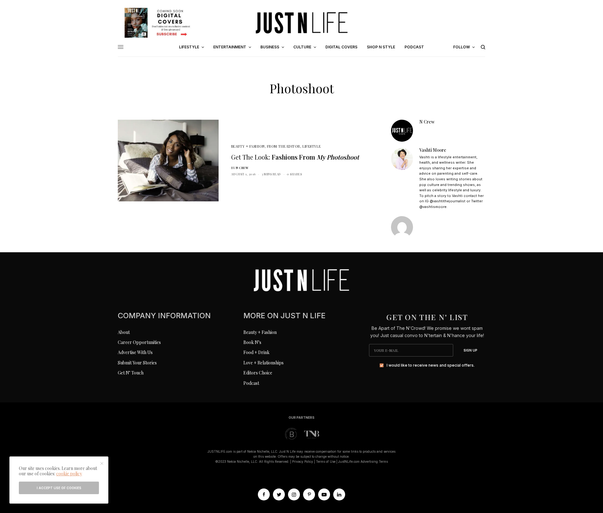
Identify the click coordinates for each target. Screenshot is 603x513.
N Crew (242, 168)
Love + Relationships (263, 363)
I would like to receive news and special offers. (431, 365)
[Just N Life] (301, 22)
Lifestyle (311, 146)
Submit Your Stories (137, 363)
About (124, 332)
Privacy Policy (302, 461)
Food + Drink (256, 352)
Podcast (251, 383)
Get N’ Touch (131, 373)
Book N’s (252, 342)
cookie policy (69, 474)
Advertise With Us (135, 352)
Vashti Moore (432, 150)
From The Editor (283, 146)
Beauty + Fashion (248, 146)
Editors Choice (257, 373)
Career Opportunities (139, 342)
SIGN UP (470, 350)
